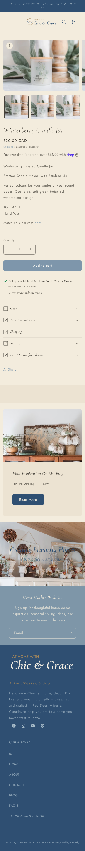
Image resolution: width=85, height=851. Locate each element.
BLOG (13, 795)
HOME (14, 764)
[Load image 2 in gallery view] (42, 107)
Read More (28, 499)
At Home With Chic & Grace (30, 683)
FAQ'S (13, 805)
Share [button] (12, 369)
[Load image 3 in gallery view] (68, 107)
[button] (9, 22)
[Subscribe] (71, 633)
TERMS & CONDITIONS (26, 815)
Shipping (8, 146)
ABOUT (14, 774)
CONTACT (16, 785)
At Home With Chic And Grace (35, 842)
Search (14, 754)
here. (39, 222)
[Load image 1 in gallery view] (16, 107)
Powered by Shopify (67, 842)
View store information (25, 293)
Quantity (8, 240)
